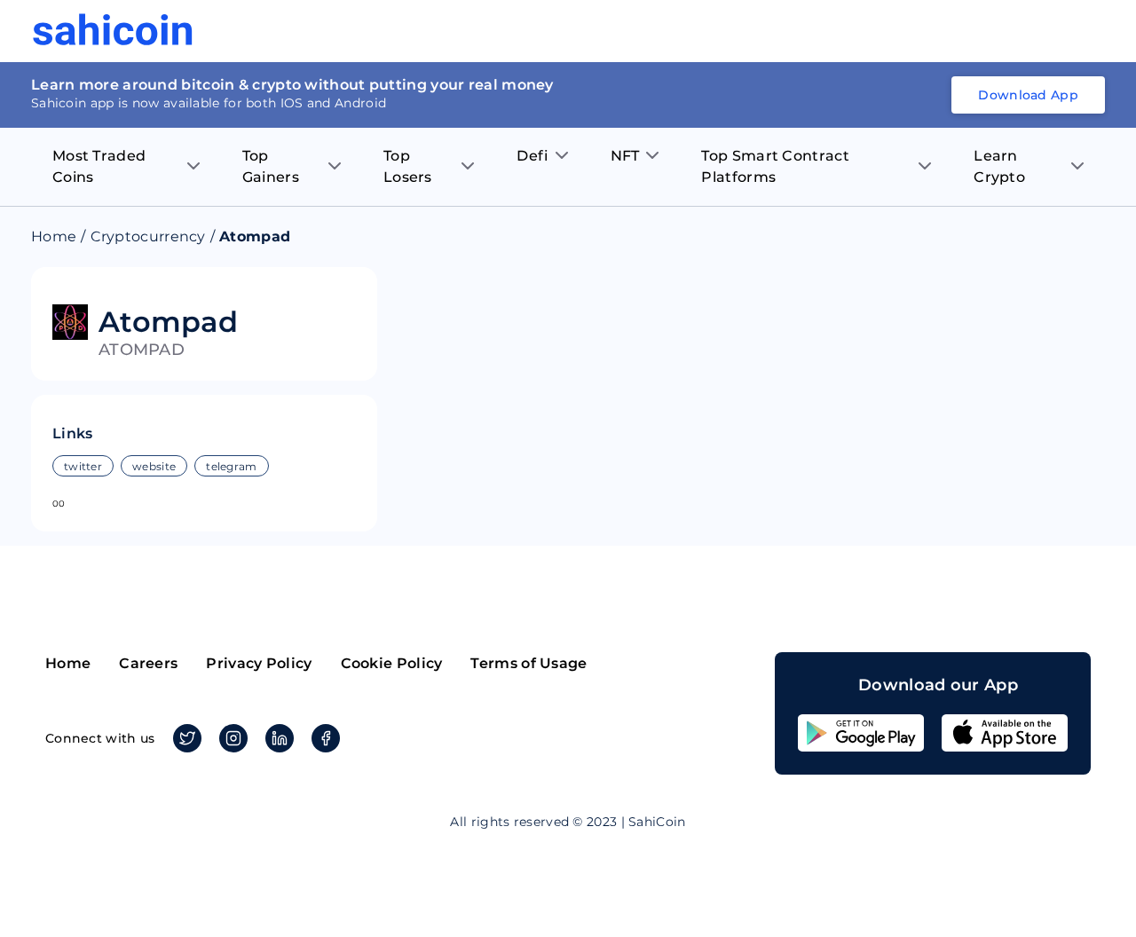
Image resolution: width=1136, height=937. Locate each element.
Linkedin (279, 738)
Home (53, 236)
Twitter (187, 738)
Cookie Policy (392, 663)
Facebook (326, 738)
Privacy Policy (259, 663)
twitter (83, 466)
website (154, 466)
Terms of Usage (528, 663)
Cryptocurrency (148, 236)
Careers (148, 663)
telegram (231, 466)
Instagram (233, 738)
